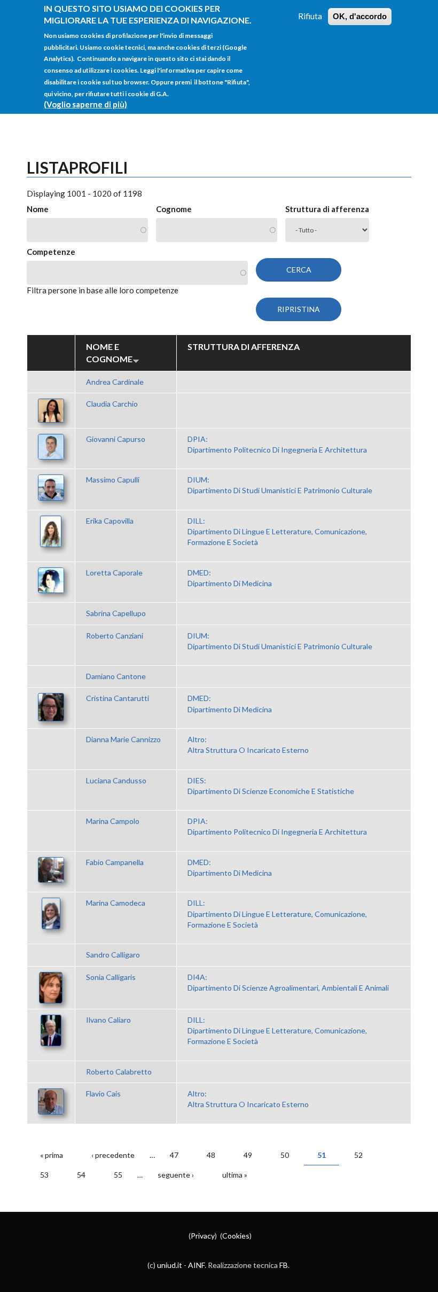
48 (211, 1154)
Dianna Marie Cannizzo (123, 739)
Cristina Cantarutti (117, 698)
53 (44, 1174)
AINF (196, 1265)
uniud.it (169, 1265)
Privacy (203, 1235)
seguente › (176, 1174)
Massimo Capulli (112, 479)
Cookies (235, 1235)
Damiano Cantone (116, 676)
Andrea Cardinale (115, 381)
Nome (38, 209)
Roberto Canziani (114, 635)
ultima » (234, 1174)
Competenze (51, 251)
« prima (51, 1154)
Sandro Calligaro (113, 954)
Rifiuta (310, 16)
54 (81, 1174)
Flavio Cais (103, 1093)
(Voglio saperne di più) (85, 104)
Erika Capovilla (110, 520)
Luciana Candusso (116, 780)
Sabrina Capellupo (116, 613)
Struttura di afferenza (327, 209)
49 (248, 1154)
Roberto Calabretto (119, 1071)
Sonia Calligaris (111, 977)
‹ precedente (113, 1154)
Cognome (174, 209)
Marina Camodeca (115, 902)
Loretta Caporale (114, 572)
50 (284, 1154)
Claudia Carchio (112, 403)
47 (174, 1154)
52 (358, 1154)
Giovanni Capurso (115, 438)
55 (118, 1174)
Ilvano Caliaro (108, 1019)
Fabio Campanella (115, 862)
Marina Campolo (112, 821)
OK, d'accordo (360, 16)
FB (283, 1265)
